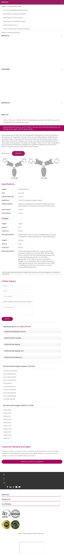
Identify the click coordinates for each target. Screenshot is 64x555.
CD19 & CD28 (7, 410)
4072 (20, 244)
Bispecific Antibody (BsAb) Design (11, 6)
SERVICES (4, 2)
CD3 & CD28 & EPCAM (9, 377)
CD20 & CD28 (7, 413)
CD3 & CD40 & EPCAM (9, 380)
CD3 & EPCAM (7, 383)
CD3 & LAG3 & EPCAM (9, 393)
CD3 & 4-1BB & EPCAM (9, 374)
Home (5, 120)
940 (19, 227)
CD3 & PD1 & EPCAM (9, 399)
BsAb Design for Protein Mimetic (13, 17)
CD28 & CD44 (7, 425)
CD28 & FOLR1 (7, 435)
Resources (5, 103)
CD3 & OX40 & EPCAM (9, 396)
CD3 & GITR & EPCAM (9, 386)
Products (5, 36)
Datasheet (6, 153)
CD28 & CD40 (7, 422)
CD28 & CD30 (7, 419)
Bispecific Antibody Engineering (10, 32)
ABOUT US (4, 115)
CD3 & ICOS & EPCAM (9, 389)
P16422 (20, 247)
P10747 (20, 231)
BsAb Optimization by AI (10, 25)
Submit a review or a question (32, 462)
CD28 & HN (6, 438)
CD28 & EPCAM (21, 120)
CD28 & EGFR (7, 432)
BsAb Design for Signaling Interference (14, 14)
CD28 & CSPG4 (7, 429)
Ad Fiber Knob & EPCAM (10, 371)
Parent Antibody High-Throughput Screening (16, 29)
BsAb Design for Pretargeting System (14, 21)
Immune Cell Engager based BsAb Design (15, 10)
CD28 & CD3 (6, 416)
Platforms (5, 69)
